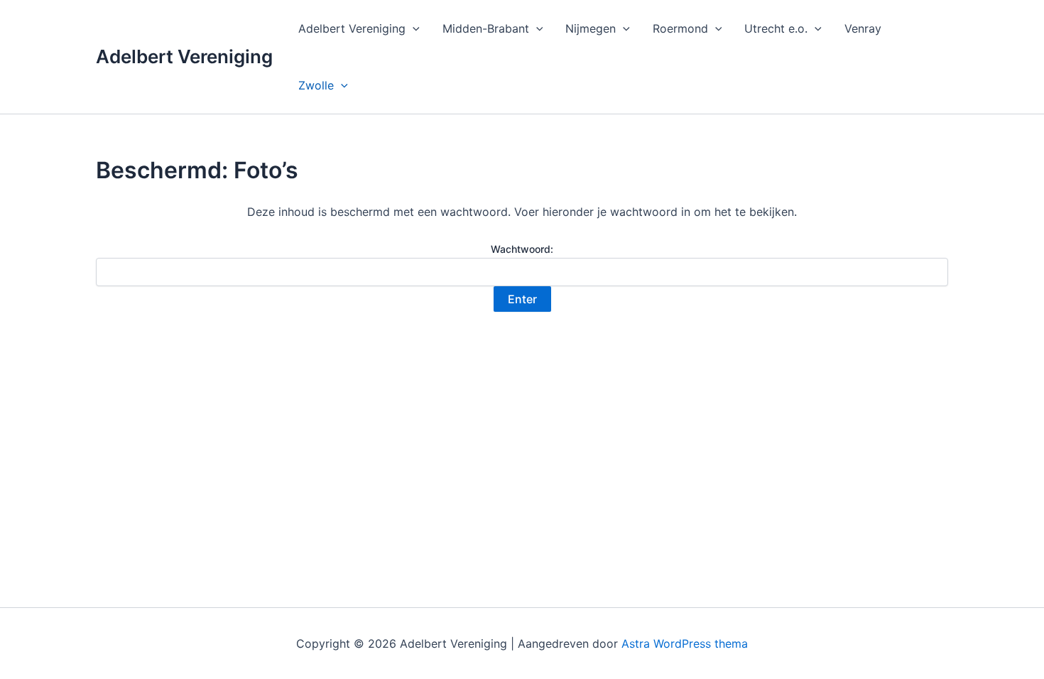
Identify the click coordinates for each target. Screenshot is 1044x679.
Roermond (680, 28)
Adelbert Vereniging (184, 56)
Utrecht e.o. (776, 28)
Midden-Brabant (485, 28)
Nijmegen (590, 28)
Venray (862, 28)
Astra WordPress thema (684, 643)
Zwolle (316, 85)
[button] (413, 28)
